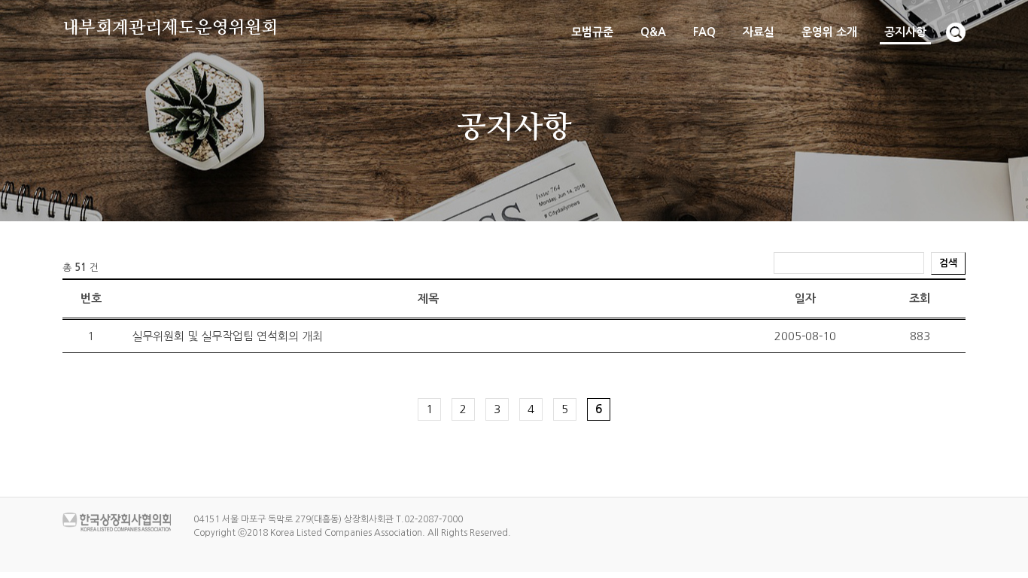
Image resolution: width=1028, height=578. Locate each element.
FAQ (704, 32)
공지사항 (905, 32)
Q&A (653, 32)
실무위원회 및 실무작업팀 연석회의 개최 (227, 336)
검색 (948, 263)
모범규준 (592, 32)
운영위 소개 (829, 32)
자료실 (758, 32)
